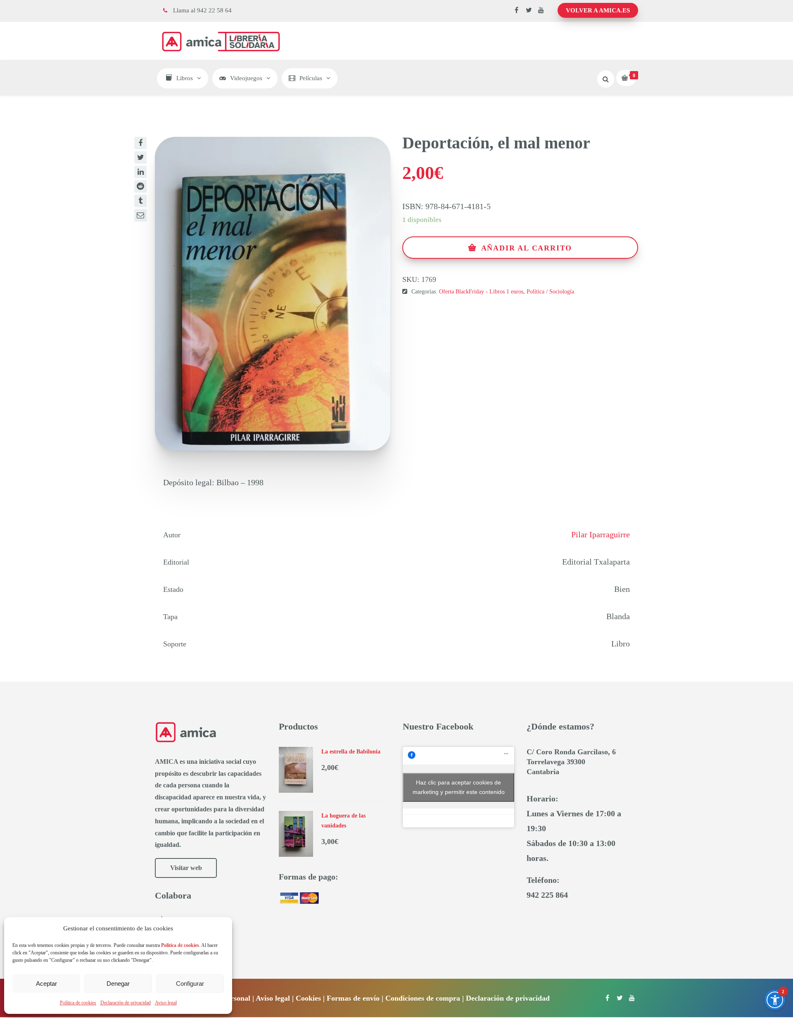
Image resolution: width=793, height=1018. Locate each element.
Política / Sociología (550, 291)
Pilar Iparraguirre (600, 534)
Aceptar (46, 983)
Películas (310, 78)
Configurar (190, 983)
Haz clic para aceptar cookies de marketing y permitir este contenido (459, 787)
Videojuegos (246, 78)
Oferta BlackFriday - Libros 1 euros (481, 291)
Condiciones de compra (422, 998)
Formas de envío (353, 998)
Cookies (308, 998)
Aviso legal (166, 1003)
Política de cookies (78, 1003)
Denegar (118, 983)
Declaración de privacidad (125, 1003)
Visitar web (186, 867)
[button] (775, 1000)
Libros (184, 78)
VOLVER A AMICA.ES (598, 10)
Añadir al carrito (526, 248)
